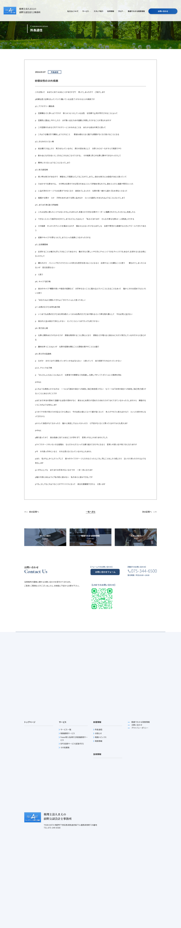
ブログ (120, 11)
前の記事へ (34, 511)
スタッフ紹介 (98, 11)
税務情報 (98, 741)
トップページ (29, 722)
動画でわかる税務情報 (136, 11)
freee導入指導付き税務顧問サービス (74, 738)
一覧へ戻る (90, 511)
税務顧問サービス (67, 733)
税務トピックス (101, 737)
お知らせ (98, 733)
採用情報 (110, 11)
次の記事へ (147, 511)
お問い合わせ (163, 11)
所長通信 (98, 729)
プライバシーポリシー (139, 727)
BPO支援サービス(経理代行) (72, 743)
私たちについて (72, 11)
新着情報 (97, 722)
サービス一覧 (65, 729)
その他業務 (64, 747)
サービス (85, 11)
